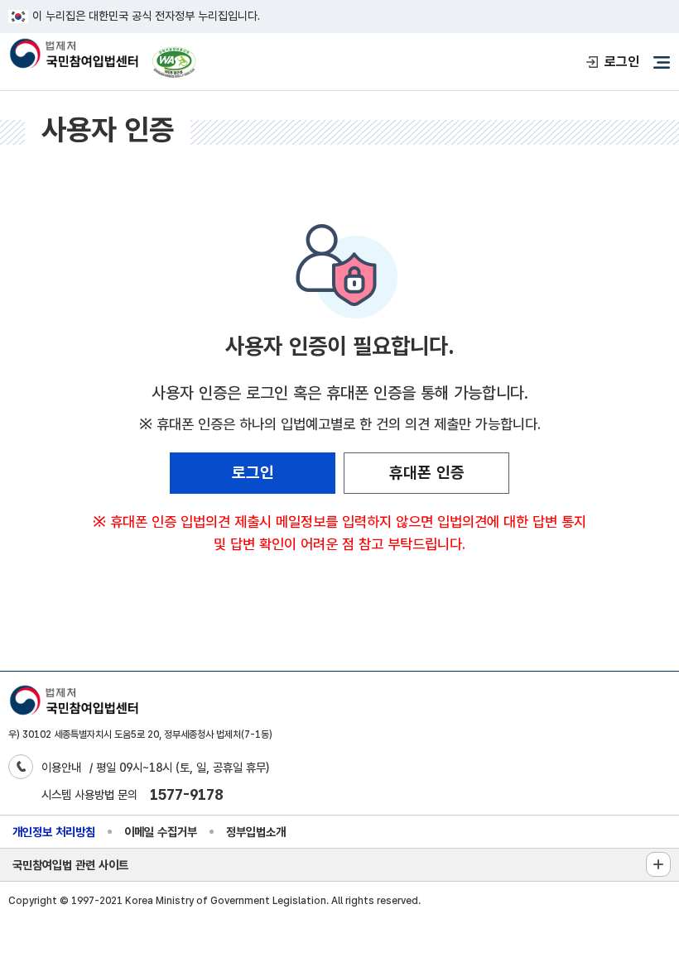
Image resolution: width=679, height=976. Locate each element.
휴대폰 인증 (427, 472)
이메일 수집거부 (160, 832)
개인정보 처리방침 (53, 832)
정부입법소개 (256, 832)
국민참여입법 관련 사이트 (70, 865)
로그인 (621, 61)
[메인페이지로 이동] (73, 55)
